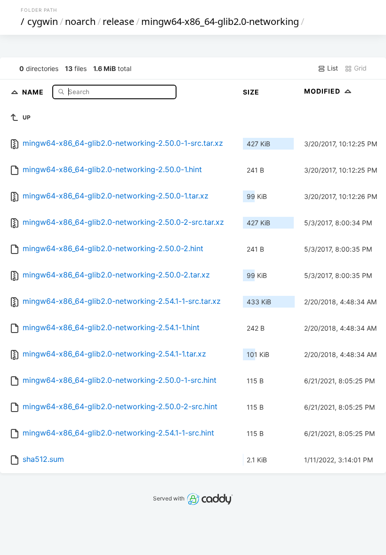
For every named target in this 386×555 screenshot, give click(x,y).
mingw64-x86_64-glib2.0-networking (220, 21)
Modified (323, 91)
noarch (80, 21)
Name (34, 91)
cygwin (42, 21)
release (118, 21)
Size (251, 92)
